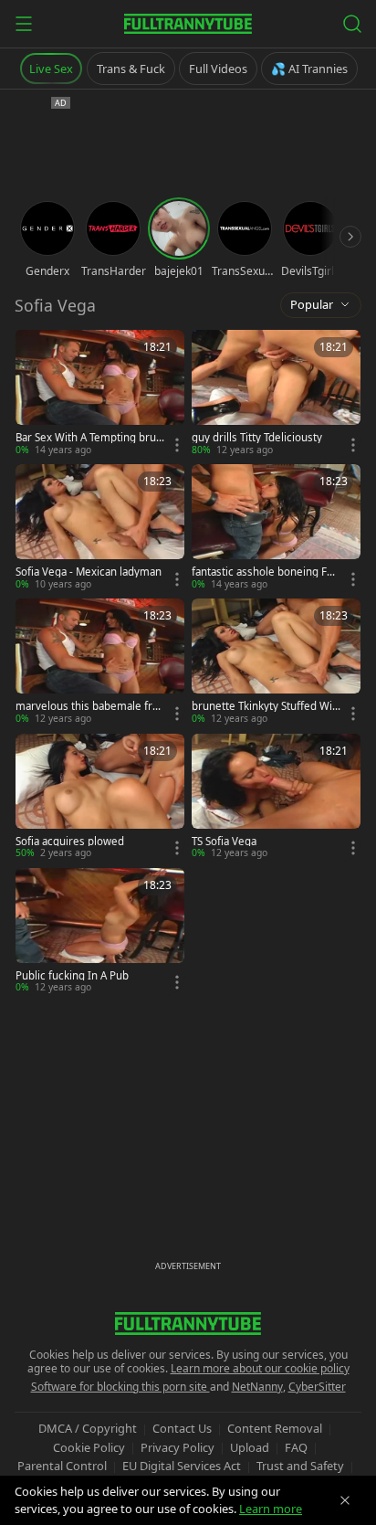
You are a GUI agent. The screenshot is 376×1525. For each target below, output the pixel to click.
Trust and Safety (300, 1465)
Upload (249, 1447)
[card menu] (177, 445)
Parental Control (62, 1465)
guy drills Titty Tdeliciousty (257, 437)
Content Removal (274, 1428)
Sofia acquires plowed (70, 841)
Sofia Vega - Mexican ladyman (89, 572)
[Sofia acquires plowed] (100, 797)
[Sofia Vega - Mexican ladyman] (100, 527)
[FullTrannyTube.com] (188, 24)
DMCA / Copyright (87, 1428)
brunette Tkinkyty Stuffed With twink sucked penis (264, 706)
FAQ (296, 1447)
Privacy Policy (177, 1447)
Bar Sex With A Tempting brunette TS (89, 437)
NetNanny (257, 1386)
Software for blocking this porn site (120, 1386)
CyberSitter (317, 1386)
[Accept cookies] (345, 1500)
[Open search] (352, 23)
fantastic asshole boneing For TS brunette (265, 572)
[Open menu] (23, 23)
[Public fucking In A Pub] (100, 931)
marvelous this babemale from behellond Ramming (87, 706)
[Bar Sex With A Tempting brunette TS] (100, 393)
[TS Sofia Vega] (276, 797)
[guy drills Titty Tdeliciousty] (276, 393)
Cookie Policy (89, 1447)
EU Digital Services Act (181, 1465)
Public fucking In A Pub (72, 975)
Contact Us (182, 1428)
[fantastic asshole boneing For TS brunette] (276, 527)
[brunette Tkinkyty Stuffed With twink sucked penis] (276, 661)
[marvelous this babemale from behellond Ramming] (100, 661)
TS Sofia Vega (224, 841)
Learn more (270, 1508)
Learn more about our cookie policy (260, 1368)
